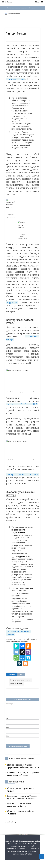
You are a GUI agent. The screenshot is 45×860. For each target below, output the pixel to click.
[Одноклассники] (28, 646)
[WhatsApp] (16, 658)
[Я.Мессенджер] (16, 646)
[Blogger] (25, 663)
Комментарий (10, 704)
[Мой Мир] (22, 658)
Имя (7, 718)
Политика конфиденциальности (17, 8)
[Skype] (28, 658)
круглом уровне (18, 556)
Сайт (7, 736)
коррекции (12, 302)
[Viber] (28, 652)
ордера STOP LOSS (22, 404)
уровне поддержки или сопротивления (22, 530)
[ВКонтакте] (22, 646)
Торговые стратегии (16, 684)
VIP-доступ (10, 11)
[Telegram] (16, 652)
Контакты (32, 8)
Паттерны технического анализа (20, 680)
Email (7, 727)
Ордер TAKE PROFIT (22, 474)
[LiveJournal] (19, 663)
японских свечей (16, 79)
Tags (21, 674)
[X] (22, 652)
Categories (12, 674)
